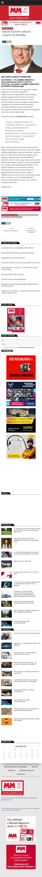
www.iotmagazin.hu (15, 810)
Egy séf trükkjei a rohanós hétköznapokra (27, 633)
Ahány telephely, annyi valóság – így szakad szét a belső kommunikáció (25, 663)
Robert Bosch (17, 217)
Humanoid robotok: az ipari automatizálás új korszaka (20, 263)
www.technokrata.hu (6, 810)
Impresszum (11, 770)
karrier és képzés (7, 217)
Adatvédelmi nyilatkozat (26, 770)
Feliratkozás (7, 351)
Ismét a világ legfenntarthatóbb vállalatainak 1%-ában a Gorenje (24, 602)
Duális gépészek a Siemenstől (31, 231)
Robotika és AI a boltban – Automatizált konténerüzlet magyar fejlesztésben (20, 292)
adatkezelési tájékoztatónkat (26, 347)
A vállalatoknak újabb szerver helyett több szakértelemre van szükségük (25, 680)
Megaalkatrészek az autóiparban (13, 258)
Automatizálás (23, 215)
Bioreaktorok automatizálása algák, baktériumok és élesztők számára (20, 285)
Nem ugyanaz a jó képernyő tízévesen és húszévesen (26, 672)
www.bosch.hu (6, 187)
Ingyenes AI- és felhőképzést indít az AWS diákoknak (27, 644)
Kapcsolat (35, 767)
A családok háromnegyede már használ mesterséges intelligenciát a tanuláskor (26, 553)
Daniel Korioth (33, 215)
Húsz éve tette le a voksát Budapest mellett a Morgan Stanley (25, 653)
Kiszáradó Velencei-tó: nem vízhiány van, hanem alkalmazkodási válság (26, 709)
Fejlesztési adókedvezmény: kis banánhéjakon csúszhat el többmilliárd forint (26, 540)
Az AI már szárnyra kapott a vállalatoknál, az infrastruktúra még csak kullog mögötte (27, 583)
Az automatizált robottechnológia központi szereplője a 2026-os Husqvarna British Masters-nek (27, 530)
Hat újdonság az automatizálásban (13, 279)
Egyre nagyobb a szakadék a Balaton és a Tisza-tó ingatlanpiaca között (27, 611)
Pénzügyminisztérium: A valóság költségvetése (24, 690)
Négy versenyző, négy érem (22, 561)
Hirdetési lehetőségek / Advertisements (16, 767)
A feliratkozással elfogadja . (18, 347)
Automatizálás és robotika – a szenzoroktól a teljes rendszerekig (19, 268)
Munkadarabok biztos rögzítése (12, 274)
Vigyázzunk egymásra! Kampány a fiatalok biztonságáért (27, 719)
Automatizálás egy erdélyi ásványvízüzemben (17, 253)
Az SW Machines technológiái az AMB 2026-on (17, 248)
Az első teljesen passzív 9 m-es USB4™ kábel (26, 573)
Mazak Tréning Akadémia (11, 230)
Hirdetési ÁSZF (21, 774)
